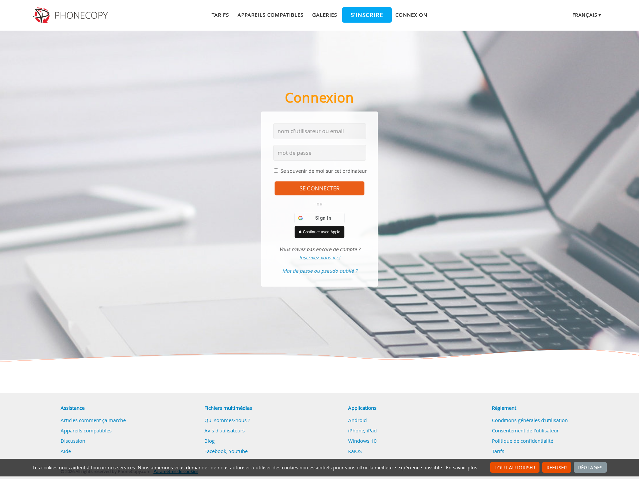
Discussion (73, 440)
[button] (319, 232)
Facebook (215, 451)
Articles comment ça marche (93, 420)
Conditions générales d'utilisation (530, 420)
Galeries (324, 14)
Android (357, 420)
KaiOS (355, 451)
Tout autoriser (515, 467)
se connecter (320, 188)
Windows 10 (362, 440)
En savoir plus (461, 468)
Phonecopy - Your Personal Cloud (71, 15)
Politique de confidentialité (522, 440)
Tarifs (220, 14)
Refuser (556, 467)
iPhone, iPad (362, 430)
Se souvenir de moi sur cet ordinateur (324, 170)
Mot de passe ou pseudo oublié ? (319, 271)
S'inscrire (367, 15)
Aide (66, 451)
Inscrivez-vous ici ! (319, 257)
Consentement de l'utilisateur (525, 430)
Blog (209, 440)
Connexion (411, 14)
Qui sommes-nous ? (227, 420)
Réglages (590, 467)
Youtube (238, 451)
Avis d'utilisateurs (224, 430)
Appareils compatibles (271, 14)
